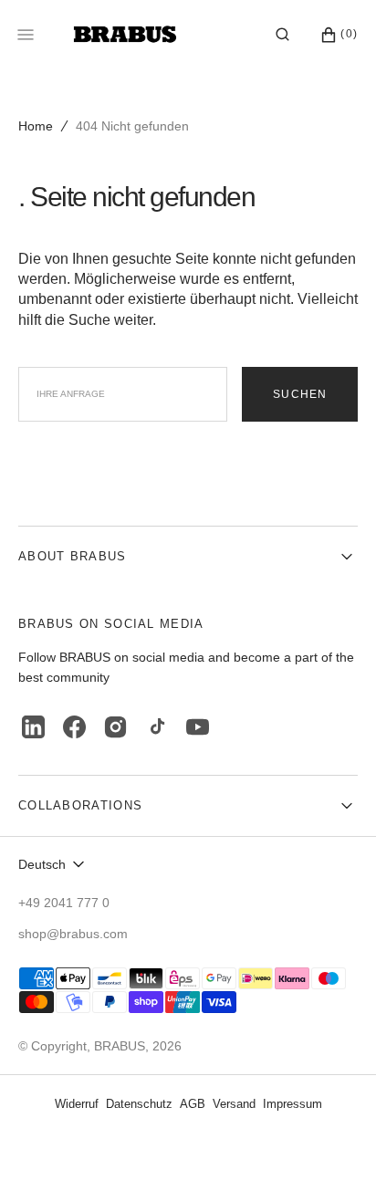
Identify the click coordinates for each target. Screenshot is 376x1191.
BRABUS (119, 1046)
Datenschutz (139, 1104)
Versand (234, 1104)
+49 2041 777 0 (64, 902)
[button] (282, 35)
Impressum (292, 1104)
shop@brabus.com (73, 933)
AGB (192, 1104)
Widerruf (77, 1104)
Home (35, 126)
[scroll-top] (334, 1149)
